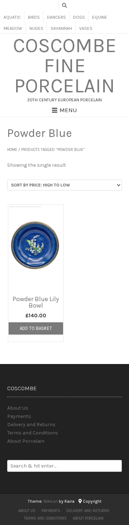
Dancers (56, 17)
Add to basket (36, 328)
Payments (19, 416)
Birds (34, 17)
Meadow (13, 28)
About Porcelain (25, 441)
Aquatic (12, 17)
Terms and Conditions (32, 433)
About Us (17, 408)
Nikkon (51, 501)
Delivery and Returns (31, 425)
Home (12, 149)
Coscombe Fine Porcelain (64, 66)
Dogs (79, 17)
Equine (99, 17)
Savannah (61, 28)
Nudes (36, 28)
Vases (85, 28)
